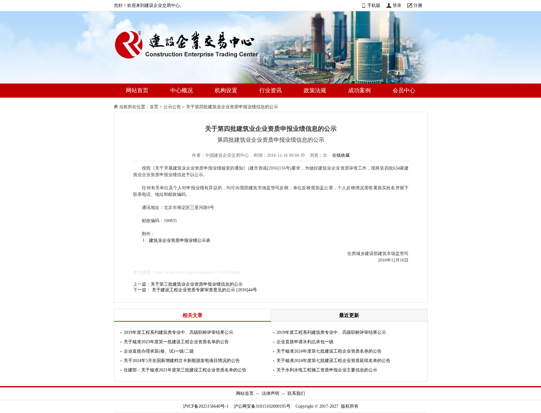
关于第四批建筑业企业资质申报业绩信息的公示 (232, 107)
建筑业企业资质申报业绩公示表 (179, 240)
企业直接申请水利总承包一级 (304, 341)
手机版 (373, 5)
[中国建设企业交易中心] (196, 60)
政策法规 (315, 90)
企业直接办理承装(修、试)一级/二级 (159, 351)
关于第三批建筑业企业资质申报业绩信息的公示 (197, 284)
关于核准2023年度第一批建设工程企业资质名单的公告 (176, 341)
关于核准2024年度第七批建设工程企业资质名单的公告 (329, 351)
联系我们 (296, 393)
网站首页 (137, 90)
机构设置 (226, 90)
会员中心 (404, 90)
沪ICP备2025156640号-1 (206, 406)
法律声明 (270, 393)
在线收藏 (341, 155)
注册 (418, 5)
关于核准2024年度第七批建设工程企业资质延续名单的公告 (333, 360)
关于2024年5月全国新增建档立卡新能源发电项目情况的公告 (182, 360)
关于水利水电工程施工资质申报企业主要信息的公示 (326, 370)
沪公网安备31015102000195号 (262, 406)
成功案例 (359, 90)
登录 (397, 5)
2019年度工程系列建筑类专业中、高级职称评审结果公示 (178, 332)
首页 (154, 107)
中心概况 (181, 90)
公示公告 (172, 107)
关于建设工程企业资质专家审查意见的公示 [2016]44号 (204, 290)
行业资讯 (270, 90)
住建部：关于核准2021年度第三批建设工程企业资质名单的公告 (185, 370)
